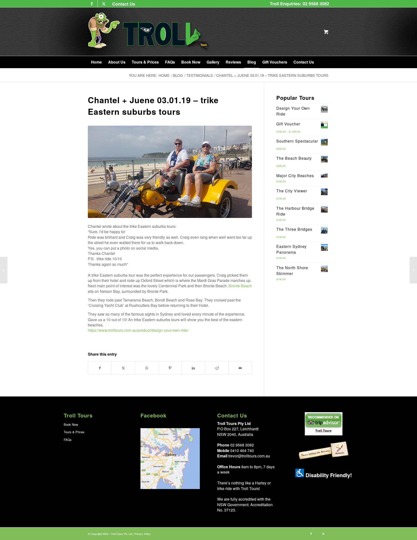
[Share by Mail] (240, 367)
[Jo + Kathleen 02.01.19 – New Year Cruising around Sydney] (3, 270)
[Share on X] (123, 367)
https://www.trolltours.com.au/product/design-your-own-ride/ (138, 330)
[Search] (323, 62)
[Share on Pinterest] (170, 367)
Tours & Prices (74, 432)
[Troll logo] (149, 31)
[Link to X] (104, 3)
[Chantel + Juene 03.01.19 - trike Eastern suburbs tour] (170, 172)
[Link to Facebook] (91, 3)
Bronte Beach (240, 285)
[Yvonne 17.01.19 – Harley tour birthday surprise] (413, 270)
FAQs (68, 439)
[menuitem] (122, 3)
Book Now (71, 424)
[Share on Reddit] (216, 367)
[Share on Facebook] (99, 367)
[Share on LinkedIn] (193, 367)
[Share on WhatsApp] (146, 367)
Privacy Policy (142, 534)
